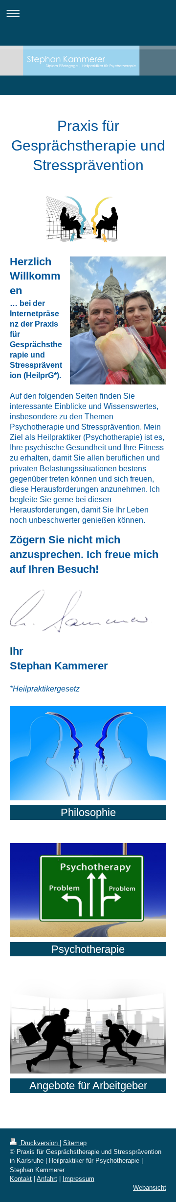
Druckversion (39, 1143)
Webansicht (149, 1187)
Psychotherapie (88, 949)
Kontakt (21, 1178)
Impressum (78, 1178)
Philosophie (88, 812)
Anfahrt (47, 1178)
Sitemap (75, 1143)
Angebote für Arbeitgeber (88, 1085)
